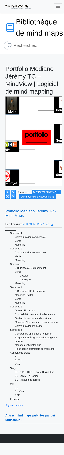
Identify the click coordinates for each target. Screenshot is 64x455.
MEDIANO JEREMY (33, 224)
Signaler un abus (14, 405)
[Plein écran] (13, 196)
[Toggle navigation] (58, 6)
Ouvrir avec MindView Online (36, 196)
